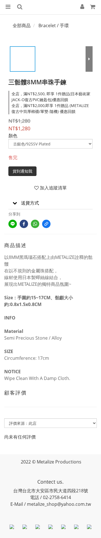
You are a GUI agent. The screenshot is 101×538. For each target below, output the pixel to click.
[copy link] (46, 224)
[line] (12, 224)
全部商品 (22, 25)
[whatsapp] (35, 224)
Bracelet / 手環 (53, 25)
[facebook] (24, 224)
